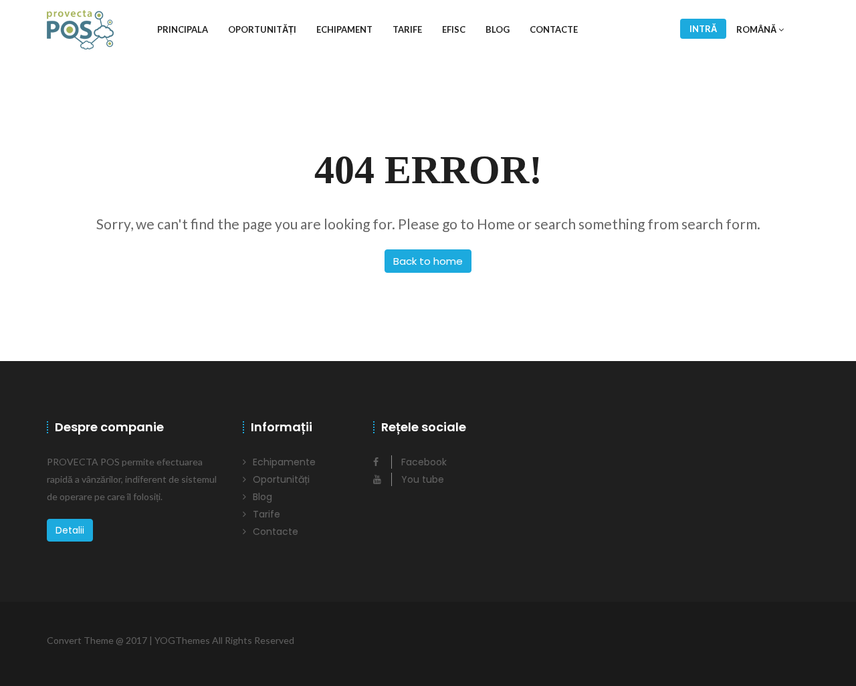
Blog (498, 29)
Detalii (70, 530)
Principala (182, 29)
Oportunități (262, 29)
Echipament (344, 29)
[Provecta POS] (80, 29)
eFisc (453, 29)
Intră (703, 28)
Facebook (423, 462)
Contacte (554, 29)
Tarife (407, 29)
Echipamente (284, 462)
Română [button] (757, 29)
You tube (421, 479)
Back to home (428, 261)
